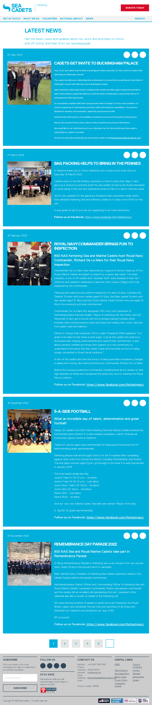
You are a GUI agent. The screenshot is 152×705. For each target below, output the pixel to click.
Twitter (135, 55)
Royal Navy (104, 700)
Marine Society (121, 670)
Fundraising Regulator (130, 700)
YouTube (63, 665)
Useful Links (124, 659)
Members (136, 673)
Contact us (85, 659)
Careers (136, 680)
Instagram (56, 665)
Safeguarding (138, 677)
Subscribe (10, 659)
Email (143, 55)
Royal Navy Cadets (143, 700)
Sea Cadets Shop (122, 673)
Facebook (127, 55)
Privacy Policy (121, 680)
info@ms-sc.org (94, 672)
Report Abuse (120, 677)
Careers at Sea (117, 700)
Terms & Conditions (137, 665)
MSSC (117, 664)
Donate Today (135, 8)
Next (110, 643)
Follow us (47, 659)
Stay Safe (47, 674)
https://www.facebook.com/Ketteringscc (108, 217)
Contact (136, 670)
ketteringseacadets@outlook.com (126, 138)
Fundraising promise (120, 684)
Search (140, 18)
